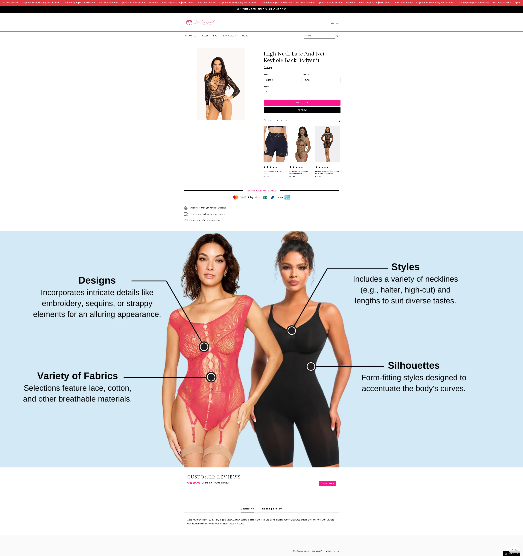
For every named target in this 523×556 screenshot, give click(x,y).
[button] (339, 121)
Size (266, 74)
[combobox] (319, 35)
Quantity (268, 86)
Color (306, 74)
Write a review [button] (327, 483)
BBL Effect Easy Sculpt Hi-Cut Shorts (274, 172)
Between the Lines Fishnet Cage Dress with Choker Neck (327, 172)
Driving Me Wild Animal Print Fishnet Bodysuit (300, 172)
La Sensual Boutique (310, 551)
